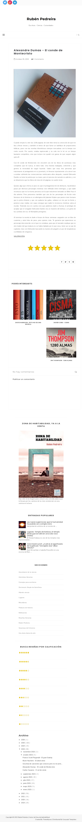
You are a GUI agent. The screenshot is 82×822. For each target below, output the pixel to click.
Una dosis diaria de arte (27, 633)
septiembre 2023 (29, 774)
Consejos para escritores (27, 582)
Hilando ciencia (24, 592)
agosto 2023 (27, 777)
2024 (23, 746)
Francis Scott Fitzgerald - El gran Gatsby (37, 757)
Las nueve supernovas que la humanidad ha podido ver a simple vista (45, 523)
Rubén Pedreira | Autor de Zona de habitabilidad (34, 817)
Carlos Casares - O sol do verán (34, 770)
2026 (23, 740)
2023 (23, 749)
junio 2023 (27, 783)
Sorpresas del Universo (27, 628)
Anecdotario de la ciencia (27, 572)
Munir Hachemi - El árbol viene (34, 761)
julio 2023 (26, 780)
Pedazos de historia (26, 607)
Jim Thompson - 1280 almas (61, 360)
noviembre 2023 (29, 752)
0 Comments (38, 59)
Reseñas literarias (25, 618)
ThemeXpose (47, 819)
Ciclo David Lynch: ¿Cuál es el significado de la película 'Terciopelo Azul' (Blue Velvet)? (45, 546)
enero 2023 (27, 789)
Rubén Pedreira (24, 623)
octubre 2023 (28, 755)
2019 (23, 803)
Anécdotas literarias (26, 577)
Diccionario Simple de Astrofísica (30, 587)
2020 (23, 800)
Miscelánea (23, 602)
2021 (23, 796)
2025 (23, 743)
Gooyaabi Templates (69, 819)
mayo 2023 (27, 786)
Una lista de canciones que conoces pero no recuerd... (42, 764)
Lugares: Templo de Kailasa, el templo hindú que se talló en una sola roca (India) (43, 534)
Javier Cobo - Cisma (61, 322)
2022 (23, 793)
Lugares (21, 597)
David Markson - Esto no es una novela (28, 323)
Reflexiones (23, 613)
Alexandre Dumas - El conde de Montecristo (39, 767)
